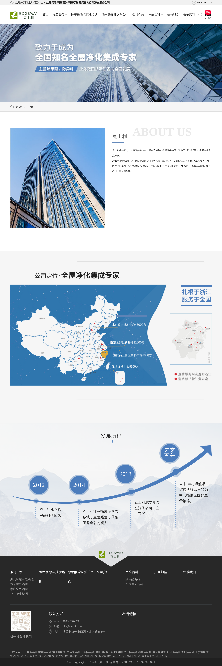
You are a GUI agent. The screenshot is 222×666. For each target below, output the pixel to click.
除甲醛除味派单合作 (115, 14)
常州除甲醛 (130, 652)
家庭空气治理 (19, 589)
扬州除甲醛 (173, 652)
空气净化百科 (134, 584)
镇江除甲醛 (144, 652)
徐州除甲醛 (116, 652)
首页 (45, 14)
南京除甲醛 (44, 652)
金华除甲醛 (105, 656)
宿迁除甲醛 (31, 656)
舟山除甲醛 (162, 656)
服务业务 (58, 14)
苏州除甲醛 (58, 652)
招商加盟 (173, 14)
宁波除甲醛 (73, 652)
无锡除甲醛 (87, 652)
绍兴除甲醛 (62, 656)
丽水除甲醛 (148, 656)
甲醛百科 (154, 14)
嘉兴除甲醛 (76, 656)
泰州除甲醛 (187, 652)
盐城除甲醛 (16, 656)
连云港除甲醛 (46, 656)
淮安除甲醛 (202, 652)
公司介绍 (138, 14)
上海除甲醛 (30, 652)
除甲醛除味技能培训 (84, 14)
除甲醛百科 (132, 579)
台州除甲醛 (119, 656)
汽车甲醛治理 (19, 584)
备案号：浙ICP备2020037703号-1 (132, 662)
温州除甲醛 (101, 652)
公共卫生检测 (19, 594)
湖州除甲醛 (90, 656)
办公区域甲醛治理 (22, 579)
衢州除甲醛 (133, 656)
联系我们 (189, 14)
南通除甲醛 (159, 652)
